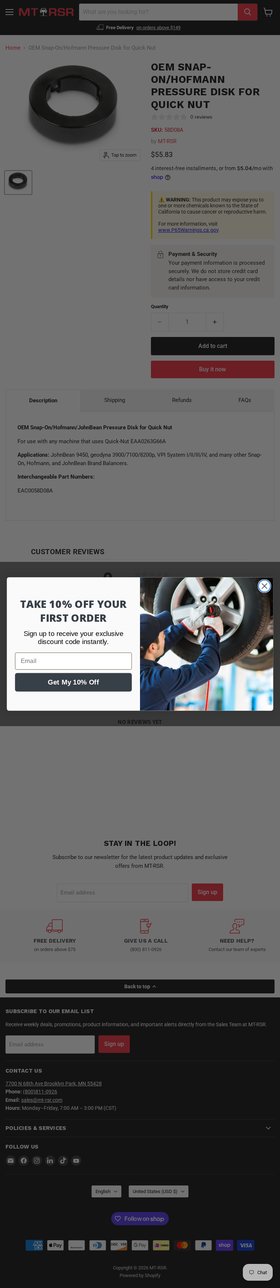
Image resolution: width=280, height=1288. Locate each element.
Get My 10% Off (73, 682)
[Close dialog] (264, 586)
